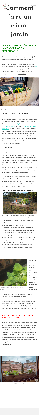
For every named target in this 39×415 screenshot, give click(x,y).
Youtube (16, 410)
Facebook (8, 410)
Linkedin (31, 410)
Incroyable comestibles (9, 126)
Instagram (23, 410)
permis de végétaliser (16, 124)
